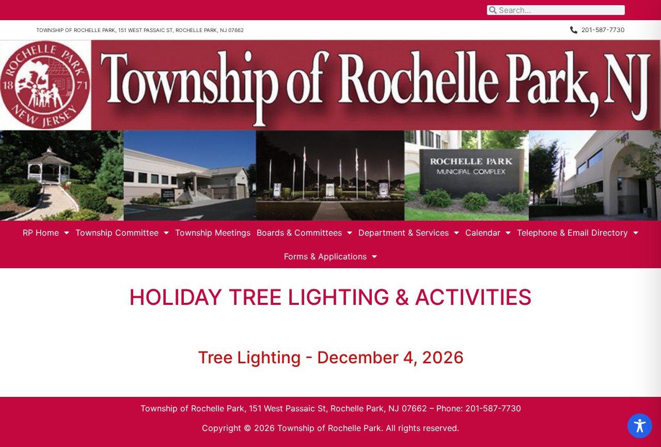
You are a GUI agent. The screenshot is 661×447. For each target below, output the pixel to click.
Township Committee (117, 232)
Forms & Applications (325, 256)
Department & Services (403, 232)
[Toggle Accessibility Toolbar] (639, 425)
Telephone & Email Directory (572, 232)
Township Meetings (212, 232)
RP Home (41, 232)
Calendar (482, 232)
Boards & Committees (299, 232)
